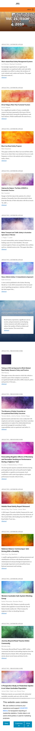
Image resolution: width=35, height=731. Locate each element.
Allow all (29, 724)
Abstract (4, 77)
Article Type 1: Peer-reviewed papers (12, 351)
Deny (7, 723)
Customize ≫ (19, 724)
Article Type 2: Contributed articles (12, 44)
